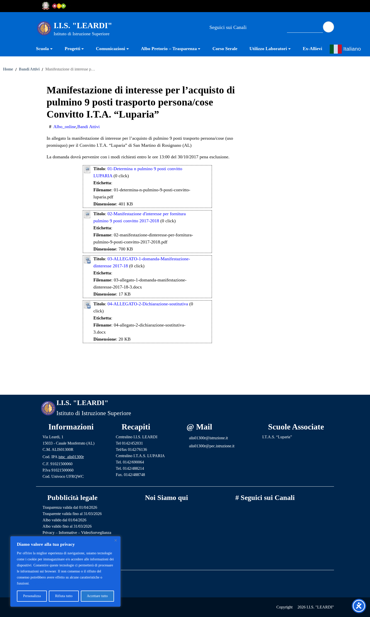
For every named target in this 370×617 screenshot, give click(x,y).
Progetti (72, 48)
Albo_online (64, 126)
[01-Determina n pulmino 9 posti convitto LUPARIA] (87, 168)
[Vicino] (116, 540)
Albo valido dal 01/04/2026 (64, 520)
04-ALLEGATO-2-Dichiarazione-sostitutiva (147, 303)
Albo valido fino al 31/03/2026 (67, 526)
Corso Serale (224, 48)
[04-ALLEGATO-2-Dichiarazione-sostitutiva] (87, 304)
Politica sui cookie (44, 583)
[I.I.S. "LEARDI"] (44, 27)
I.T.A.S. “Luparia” (277, 437)
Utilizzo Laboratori (268, 48)
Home (8, 69)
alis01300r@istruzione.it (208, 438)
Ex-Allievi (312, 48)
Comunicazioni (110, 48)
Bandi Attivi (29, 69)
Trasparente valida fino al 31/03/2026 (72, 514)
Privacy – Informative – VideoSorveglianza (77, 532)
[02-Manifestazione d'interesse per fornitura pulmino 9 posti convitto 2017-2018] (87, 213)
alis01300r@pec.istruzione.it (211, 446)
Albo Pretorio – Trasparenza (169, 48)
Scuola (42, 48)
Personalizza (32, 596)
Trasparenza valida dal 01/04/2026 (70, 507)
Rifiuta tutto (63, 596)
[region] (65, 571)
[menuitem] (47, 49)
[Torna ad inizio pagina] (185, 386)
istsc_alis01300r (71, 457)
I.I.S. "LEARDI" (83, 25)
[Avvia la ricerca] (328, 26)
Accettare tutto (97, 596)
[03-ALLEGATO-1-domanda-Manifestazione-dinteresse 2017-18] (87, 259)
